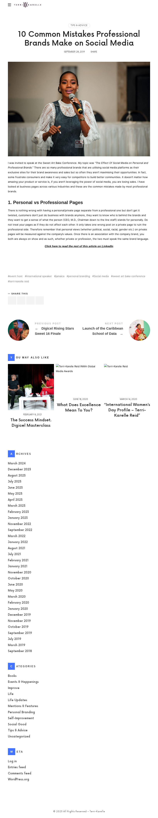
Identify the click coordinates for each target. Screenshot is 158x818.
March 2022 (16, 536)
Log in (12, 761)
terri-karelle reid (19, 281)
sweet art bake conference (129, 276)
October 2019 (18, 627)
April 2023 (15, 500)
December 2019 (19, 615)
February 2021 (18, 560)
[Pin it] (30, 300)
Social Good (17, 724)
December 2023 (19, 469)
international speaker (39, 276)
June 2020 (15, 584)
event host (16, 276)
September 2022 (20, 530)
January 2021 (17, 566)
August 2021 (16, 548)
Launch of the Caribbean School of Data (114, 330)
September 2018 (20, 651)
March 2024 (17, 463)
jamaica (60, 276)
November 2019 (19, 621)
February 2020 (18, 603)
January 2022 (18, 542)
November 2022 (19, 524)
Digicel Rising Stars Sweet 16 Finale (43, 330)
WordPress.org (18, 779)
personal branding (79, 276)
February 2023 (18, 512)
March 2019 (16, 645)
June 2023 (15, 488)
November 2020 (19, 572)
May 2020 (15, 591)
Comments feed (19, 773)
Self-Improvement (21, 718)
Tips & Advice (79, 25)
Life (10, 694)
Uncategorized (19, 736)
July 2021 (14, 554)
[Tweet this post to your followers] (21, 300)
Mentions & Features (23, 706)
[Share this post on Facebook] (12, 300)
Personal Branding (21, 712)
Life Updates (17, 700)
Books (12, 676)
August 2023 (17, 475)
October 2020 (18, 579)
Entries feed (17, 767)
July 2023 (14, 482)
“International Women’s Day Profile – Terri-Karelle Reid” (127, 410)
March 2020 (17, 597)
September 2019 (20, 633)
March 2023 (16, 506)
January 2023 (18, 518)
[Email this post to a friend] (39, 300)
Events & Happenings (23, 682)
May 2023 (15, 494)
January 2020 (18, 609)
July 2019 (14, 639)
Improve (13, 688)
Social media (101, 276)
